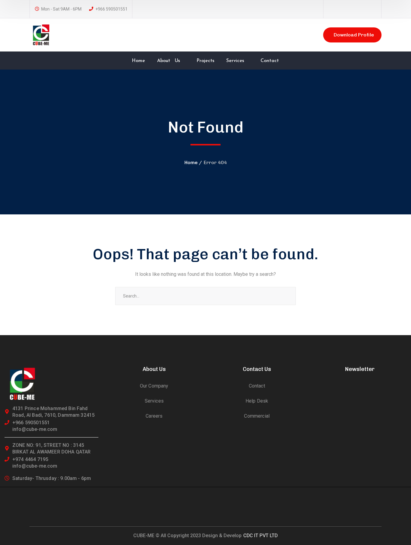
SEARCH (287, 296)
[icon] (330, 9)
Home (191, 162)
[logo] (41, 34)
